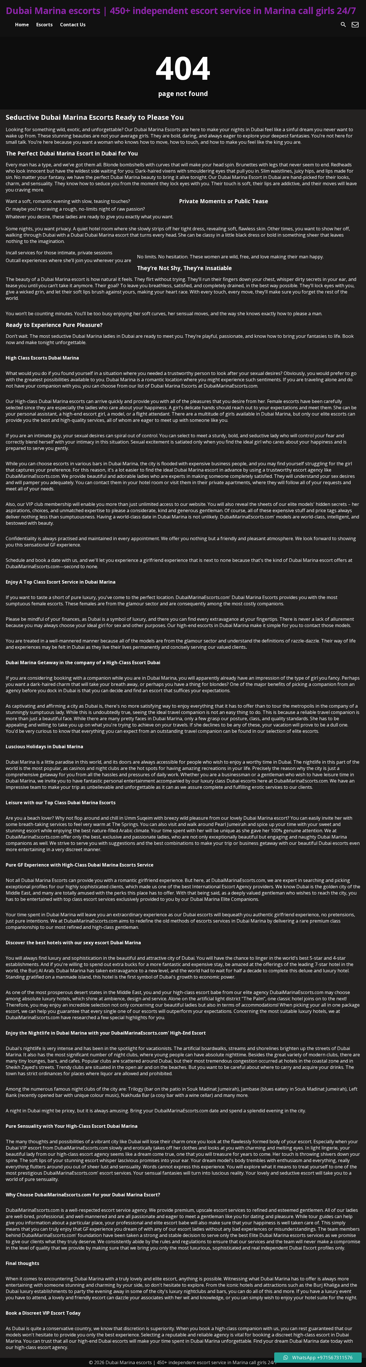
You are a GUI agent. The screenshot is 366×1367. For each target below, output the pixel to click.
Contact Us (72, 24)
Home (22, 24)
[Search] (343, 24)
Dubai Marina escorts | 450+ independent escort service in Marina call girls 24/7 (181, 10)
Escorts (44, 24)
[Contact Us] (355, 24)
